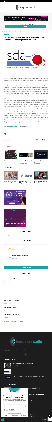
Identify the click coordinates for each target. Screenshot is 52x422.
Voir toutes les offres (26, 267)
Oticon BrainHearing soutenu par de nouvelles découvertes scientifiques (40, 162)
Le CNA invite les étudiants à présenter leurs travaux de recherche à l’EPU (25, 162)
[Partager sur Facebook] (40, 140)
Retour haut (45, 419)
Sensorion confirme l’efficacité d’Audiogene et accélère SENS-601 (25, 182)
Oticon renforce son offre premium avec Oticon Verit (10, 182)
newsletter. (29, 126)
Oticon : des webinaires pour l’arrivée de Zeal (40, 182)
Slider (7, 139)
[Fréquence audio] (26, 7)
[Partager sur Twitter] (42, 140)
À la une (6, 34)
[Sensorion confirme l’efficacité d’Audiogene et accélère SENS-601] (26, 179)
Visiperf (31, 416)
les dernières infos (13, 126)
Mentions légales (30, 414)
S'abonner (25, 26)
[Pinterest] (44, 140)
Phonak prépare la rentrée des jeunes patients (10, 161)
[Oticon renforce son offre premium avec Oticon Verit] (11, 179)
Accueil (3, 31)
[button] (5, 134)
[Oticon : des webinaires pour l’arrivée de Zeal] (41, 179)
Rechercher (49, 1)
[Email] (47, 140)
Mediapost (8, 417)
